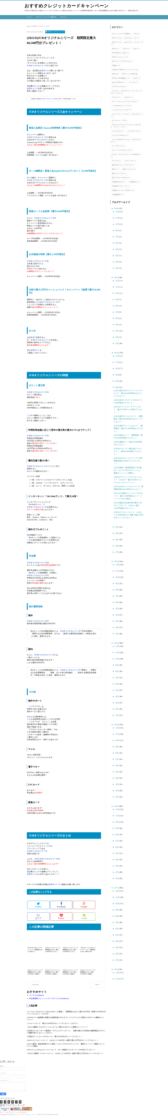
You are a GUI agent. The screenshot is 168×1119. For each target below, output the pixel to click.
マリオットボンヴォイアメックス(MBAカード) (126, 155)
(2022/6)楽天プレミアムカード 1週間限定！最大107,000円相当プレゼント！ (128, 428)
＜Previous (35, 985)
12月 (117, 212)
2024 (116, 208)
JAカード (136, 48)
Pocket (61, 918)
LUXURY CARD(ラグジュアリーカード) (125, 70)
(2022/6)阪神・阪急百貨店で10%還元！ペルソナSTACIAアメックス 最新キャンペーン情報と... (128, 470)
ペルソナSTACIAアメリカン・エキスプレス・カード (126, 141)
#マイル (63, 17)
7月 (117, 237)
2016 (116, 969)
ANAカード (115, 48)
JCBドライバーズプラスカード (122, 61)
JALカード (126, 48)
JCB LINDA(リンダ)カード (120, 53)
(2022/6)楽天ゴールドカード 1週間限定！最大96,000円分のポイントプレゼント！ (128, 419)
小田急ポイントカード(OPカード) (123, 190)
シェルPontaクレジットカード (122, 105)
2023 (116, 277)
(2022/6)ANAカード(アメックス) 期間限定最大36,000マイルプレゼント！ (128, 461)
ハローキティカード (133, 131)
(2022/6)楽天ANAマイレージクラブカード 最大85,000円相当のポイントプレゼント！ (128, 393)
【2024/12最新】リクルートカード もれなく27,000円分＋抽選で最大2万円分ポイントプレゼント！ (65, 1053)
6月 (117, 243)
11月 (117, 218)
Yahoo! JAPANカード (118, 82)
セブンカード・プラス (119, 120)
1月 (117, 343)
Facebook (61, 907)
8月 (117, 230)
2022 (116, 353)
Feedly (84, 918)
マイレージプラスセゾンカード (122, 150)
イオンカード (116, 97)
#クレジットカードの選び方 (46, 17)
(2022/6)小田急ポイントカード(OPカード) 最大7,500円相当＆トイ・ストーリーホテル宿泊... (128, 496)
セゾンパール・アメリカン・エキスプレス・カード (127, 115)
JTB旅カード (116, 65)
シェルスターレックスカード (121, 110)
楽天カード (115, 169)
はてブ (38, 916)
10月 (117, 224)
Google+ (84, 907)
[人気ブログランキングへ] (15, 1110)
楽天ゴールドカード (129, 169)
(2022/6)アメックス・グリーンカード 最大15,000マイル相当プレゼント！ (128, 409)
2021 (116, 561)
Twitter (38, 907)
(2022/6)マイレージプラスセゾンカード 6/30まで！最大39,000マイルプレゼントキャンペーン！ (128, 479)
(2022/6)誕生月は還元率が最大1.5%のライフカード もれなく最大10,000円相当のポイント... (128, 505)
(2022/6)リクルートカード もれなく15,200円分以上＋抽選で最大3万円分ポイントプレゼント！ (128, 515)
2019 (116, 725)
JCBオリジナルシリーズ (120, 57)
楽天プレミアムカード (119, 173)
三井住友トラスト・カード (121, 186)
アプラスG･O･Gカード (119, 86)
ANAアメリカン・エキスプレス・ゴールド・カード (127, 43)
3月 (117, 262)
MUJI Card (115, 74)
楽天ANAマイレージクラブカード (123, 165)
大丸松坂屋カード (118, 194)
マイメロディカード (118, 146)
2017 (116, 888)
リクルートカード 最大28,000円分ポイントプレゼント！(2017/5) (52, 1023)
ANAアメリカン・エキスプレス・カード (125, 38)
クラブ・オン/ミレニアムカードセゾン (124, 101)
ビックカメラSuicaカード (120, 135)
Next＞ (97, 985)
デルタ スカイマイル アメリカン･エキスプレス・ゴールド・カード (126, 126)
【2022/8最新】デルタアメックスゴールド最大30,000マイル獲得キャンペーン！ (57, 1027)
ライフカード (116, 161)
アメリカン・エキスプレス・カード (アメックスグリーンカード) (126, 92)
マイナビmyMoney (36, 995)
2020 (116, 643)
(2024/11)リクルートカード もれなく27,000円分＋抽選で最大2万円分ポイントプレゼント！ (62, 1040)
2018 (116, 806)
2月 (117, 268)
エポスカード (128, 97)
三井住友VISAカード (118, 182)
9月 (117, 299)
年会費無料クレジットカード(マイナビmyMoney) (49, 998)
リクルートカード (130, 161)
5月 (117, 249)
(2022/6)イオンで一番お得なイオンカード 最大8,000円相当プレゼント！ (128, 451)
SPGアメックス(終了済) (129, 74)
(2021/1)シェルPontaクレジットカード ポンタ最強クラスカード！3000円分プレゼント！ (61, 1050)
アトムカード (133, 82)
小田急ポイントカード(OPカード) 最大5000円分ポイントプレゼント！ (54, 1036)
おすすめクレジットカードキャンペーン (67, 5)
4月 (117, 256)
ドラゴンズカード (118, 131)
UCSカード (136, 78)
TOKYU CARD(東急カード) (121, 78)
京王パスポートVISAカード (121, 177)
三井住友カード (134, 182)
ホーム (29, 17)
